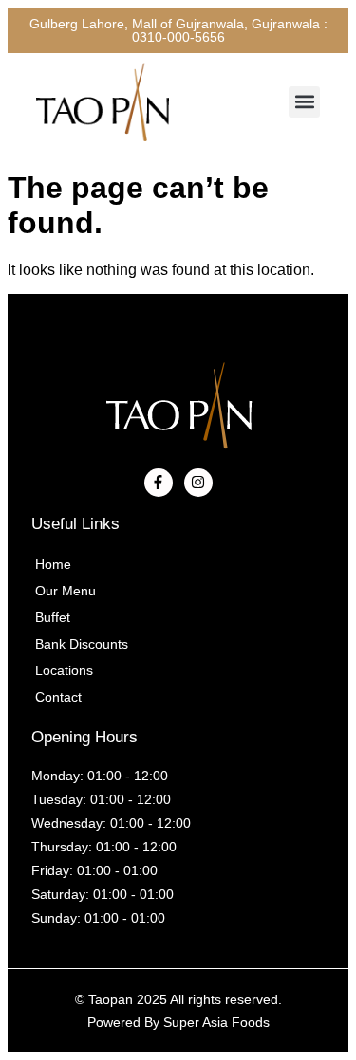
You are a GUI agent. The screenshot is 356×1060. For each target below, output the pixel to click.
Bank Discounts (81, 643)
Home (53, 564)
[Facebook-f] (158, 482)
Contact (58, 696)
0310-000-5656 (178, 37)
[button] (304, 102)
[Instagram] (198, 482)
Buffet (52, 617)
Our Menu (65, 590)
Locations (64, 670)
